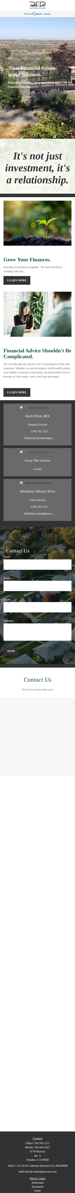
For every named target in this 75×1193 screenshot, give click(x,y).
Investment (38, 1186)
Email (6, 578)
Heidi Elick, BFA (37, 416)
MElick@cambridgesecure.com (39, 513)
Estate (37, 1190)
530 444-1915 (42, 1147)
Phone (6, 599)
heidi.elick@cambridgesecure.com (38, 1171)
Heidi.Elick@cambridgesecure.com (39, 438)
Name (6, 556)
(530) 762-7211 (39, 431)
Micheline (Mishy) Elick (37, 491)
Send (11, 651)
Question (8, 620)
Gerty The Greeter (37, 460)
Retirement (38, 1182)
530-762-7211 (42, 1143)
